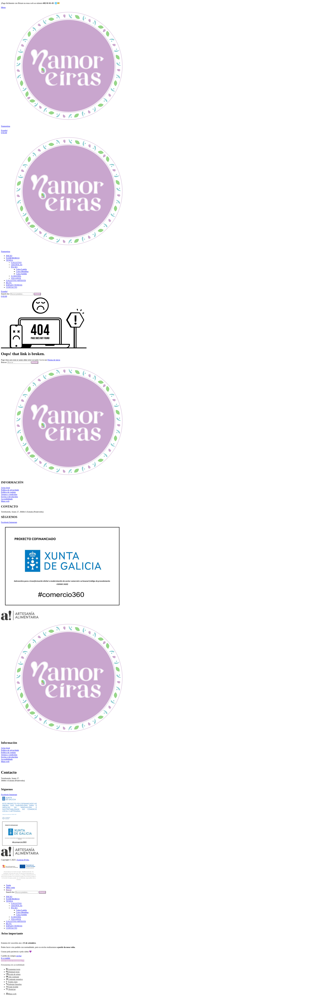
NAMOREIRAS (13, 258)
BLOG (9, 283)
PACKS (14, 267)
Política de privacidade (10, 490)
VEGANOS (16, 278)
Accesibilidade (7, 499)
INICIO (9, 256)
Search (37, 294)
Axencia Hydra (23, 860)
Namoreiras (5, 126)
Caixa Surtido (21, 274)
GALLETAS (16, 262)
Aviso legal (5, 488)
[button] (12, 961)
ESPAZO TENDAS (14, 285)
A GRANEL (16, 276)
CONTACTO (11, 287)
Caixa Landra (21, 269)
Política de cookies (8, 492)
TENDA (9, 260)
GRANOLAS (16, 265)
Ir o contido (5, 958)
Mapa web (5, 501)
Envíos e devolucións (9, 497)
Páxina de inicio (54, 360)
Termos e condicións (9, 494)
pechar (19, 956)
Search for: (5, 294)
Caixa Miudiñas (22, 271)
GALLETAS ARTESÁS (16, 280)
